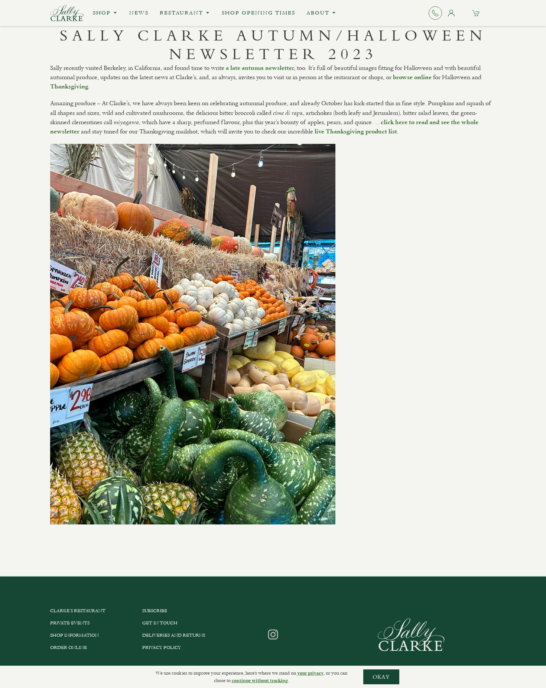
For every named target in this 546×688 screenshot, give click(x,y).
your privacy (310, 673)
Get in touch (160, 623)
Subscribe (154, 610)
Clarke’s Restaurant (77, 610)
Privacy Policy (161, 647)
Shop (102, 12)
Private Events (70, 623)
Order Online (68, 647)
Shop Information (74, 635)
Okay (381, 677)
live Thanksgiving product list (356, 131)
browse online (412, 77)
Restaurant (181, 12)
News (139, 12)
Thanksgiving (69, 86)
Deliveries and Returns (173, 635)
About (317, 12)
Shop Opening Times (258, 12)
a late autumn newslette (259, 68)
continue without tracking (260, 681)
